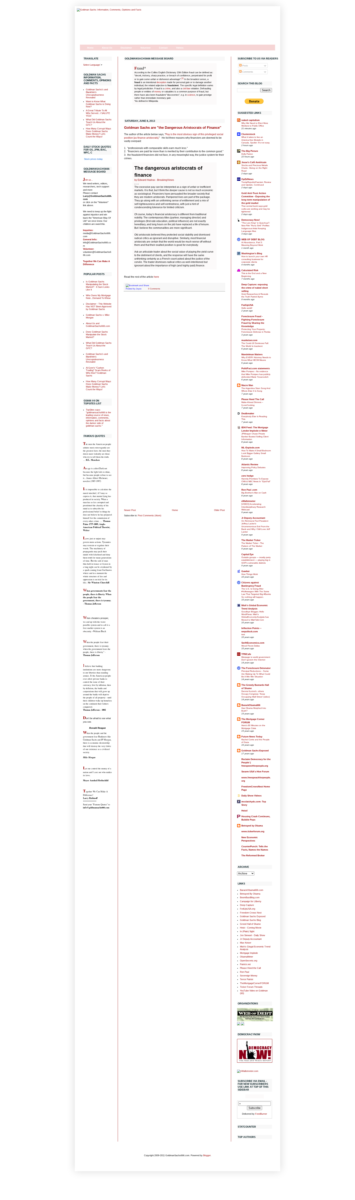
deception (161, 82)
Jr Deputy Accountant (253, 518)
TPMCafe (246, 654)
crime (168, 88)
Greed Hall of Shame (250, 924)
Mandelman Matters (252, 354)
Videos (179, 47)
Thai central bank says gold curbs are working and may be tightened (255, 209)
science (191, 95)
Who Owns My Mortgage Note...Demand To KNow (98, 296)
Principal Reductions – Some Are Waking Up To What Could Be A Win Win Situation (255, 674)
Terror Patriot (246, 979)
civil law (186, 88)
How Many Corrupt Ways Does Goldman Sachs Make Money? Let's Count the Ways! (98, 132)
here (156, 276)
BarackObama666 (250, 705)
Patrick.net (245, 964)
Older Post (219, 510)
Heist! (244, 810)
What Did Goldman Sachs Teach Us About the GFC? (99, 122)
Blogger (207, 1155)
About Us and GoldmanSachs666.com (98, 324)
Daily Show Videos (251, 795)
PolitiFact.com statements (255, 368)
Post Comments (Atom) (149, 515)
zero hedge (247, 476)
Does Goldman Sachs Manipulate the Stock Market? (97, 334)
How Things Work (249, 574)
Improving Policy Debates (253, 467)
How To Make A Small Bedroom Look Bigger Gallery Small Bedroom (256, 453)
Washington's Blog (251, 253)
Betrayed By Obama (250, 893)
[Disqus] (174, 348)
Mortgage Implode (249, 953)
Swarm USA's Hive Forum (255, 771)
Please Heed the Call (250, 968)
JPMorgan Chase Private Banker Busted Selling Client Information (255, 436)
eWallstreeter (248, 501)
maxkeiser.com (249, 340)
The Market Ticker (250, 540)
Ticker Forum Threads (251, 987)
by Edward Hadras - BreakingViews (154, 180)
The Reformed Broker (253, 855)
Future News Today (251, 736)
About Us (107, 47)
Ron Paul (244, 972)
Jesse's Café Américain (253, 162)
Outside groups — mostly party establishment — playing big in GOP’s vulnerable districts (256, 560)
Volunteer (145, 47)
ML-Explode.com (250, 447)
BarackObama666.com (251, 890)
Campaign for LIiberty (250, 901)
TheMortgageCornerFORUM (254, 983)
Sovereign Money (248, 975)
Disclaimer (126, 47)
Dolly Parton (247, 154)
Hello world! (246, 308)
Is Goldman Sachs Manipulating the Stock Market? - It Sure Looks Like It (97, 285)
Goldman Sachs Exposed (255, 750)
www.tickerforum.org (252, 831)
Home (90, 47)
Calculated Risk (249, 270)
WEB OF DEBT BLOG (253, 239)
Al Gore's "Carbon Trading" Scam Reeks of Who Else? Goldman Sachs (98, 372)
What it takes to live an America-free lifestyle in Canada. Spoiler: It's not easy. (255, 140)
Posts (245, 65)
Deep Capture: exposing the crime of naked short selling (254, 287)
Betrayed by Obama (252, 825)
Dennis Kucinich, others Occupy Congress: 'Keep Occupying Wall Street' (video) (255, 694)
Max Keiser (245, 942)
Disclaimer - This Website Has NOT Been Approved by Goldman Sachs (98, 306)
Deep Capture (247, 905)
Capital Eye (247, 554)
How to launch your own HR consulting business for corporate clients (254, 259)
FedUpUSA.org (247, 909)
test (243, 634)
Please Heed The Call (252, 399)
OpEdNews (247, 179)
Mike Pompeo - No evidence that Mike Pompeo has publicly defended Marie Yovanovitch (255, 374)
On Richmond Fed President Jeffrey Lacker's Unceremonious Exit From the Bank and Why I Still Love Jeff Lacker (255, 526)
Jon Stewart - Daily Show (252, 935)
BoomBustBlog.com (249, 897)
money (157, 91)
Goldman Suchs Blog (250, 920)
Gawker (245, 571)
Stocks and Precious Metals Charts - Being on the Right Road (254, 168)
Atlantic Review (249, 464)
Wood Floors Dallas (250, 646)
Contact (163, 47)
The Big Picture (249, 151)
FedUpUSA (247, 305)
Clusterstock (248, 134)
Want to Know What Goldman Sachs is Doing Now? (98, 104)
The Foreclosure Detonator (256, 668)
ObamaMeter (246, 956)
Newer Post (130, 510)
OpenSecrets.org (248, 960)
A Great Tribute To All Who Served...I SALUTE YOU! (98, 113)
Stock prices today (93, 159)
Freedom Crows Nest (251, 912)
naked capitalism (250, 120)
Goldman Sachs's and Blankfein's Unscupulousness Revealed (97, 93)
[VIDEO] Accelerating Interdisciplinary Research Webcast (253, 507)
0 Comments (154, 289)
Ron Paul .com (249, 490)
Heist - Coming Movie (250, 927)
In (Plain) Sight (247, 931)
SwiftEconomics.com (252, 643)
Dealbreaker (247, 413)
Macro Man (247, 385)
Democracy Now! (250, 220)
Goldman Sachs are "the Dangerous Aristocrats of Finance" (172, 128)
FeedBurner (261, 1114)
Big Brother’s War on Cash (253, 493)
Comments (247, 72)
